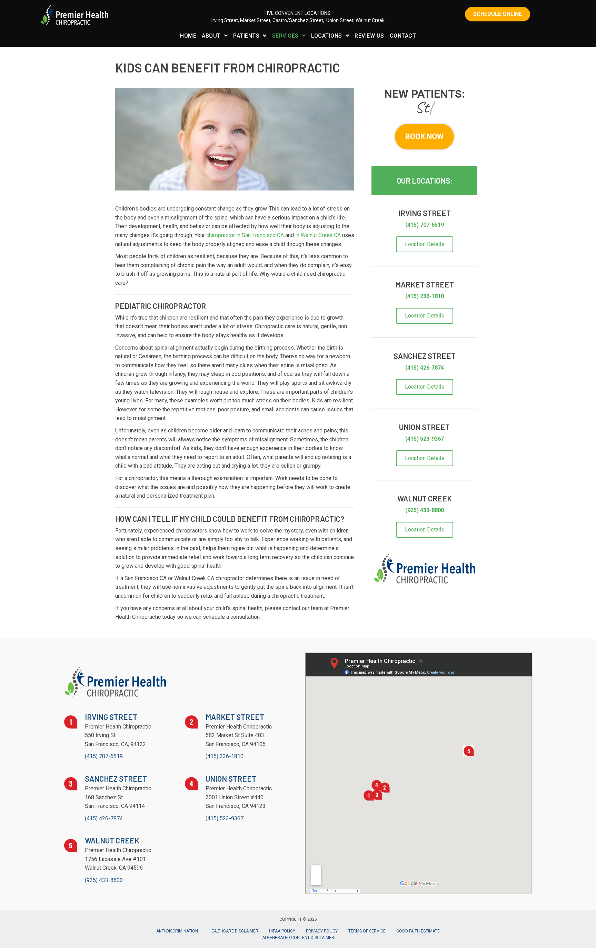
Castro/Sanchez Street (297, 20)
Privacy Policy (322, 931)
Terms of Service (367, 931)
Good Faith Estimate (418, 931)
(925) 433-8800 (424, 510)
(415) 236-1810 (424, 296)
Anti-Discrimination (177, 931)
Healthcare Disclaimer (233, 931)
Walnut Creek (370, 20)
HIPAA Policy (282, 931)
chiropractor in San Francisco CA (245, 235)
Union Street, (340, 20)
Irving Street (224, 20)
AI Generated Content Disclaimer (298, 937)
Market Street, (256, 20)
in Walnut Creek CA (318, 235)
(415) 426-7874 (424, 367)
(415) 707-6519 (424, 225)
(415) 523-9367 (424, 439)
